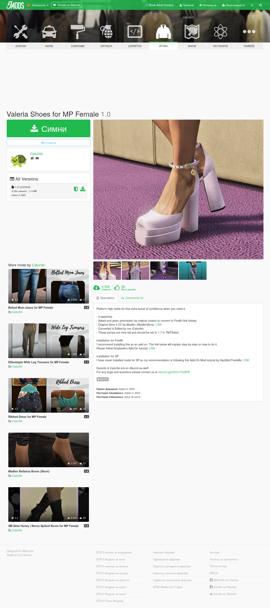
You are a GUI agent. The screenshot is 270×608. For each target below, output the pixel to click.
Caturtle (36, 153)
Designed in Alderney (20, 551)
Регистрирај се (235, 5)
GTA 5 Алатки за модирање (114, 552)
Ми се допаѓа (128, 289)
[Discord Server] (37, 158)
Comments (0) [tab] (133, 298)
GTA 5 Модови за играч (111, 587)
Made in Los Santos (19, 555)
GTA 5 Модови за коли (110, 559)
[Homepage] (32, 158)
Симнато (106, 289)
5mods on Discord (224, 594)
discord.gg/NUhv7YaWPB (174, 372)
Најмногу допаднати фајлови (172, 566)
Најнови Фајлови (164, 552)
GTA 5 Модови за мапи (111, 594)
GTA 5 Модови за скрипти (112, 580)
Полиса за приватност (224, 559)
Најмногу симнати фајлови (170, 573)
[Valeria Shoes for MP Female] (178, 189)
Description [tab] (106, 298)
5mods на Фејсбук (225, 587)
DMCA (214, 573)
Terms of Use (218, 566)
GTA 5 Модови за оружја (112, 573)
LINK (159, 324)
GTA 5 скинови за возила (112, 566)
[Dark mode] (252, 5)
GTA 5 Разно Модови (109, 601)
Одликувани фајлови (166, 559)
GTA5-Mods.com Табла (167, 587)
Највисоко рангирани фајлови (172, 580)
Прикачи (188, 5)
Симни (53, 128)
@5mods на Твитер (225, 580)
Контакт (215, 552)
